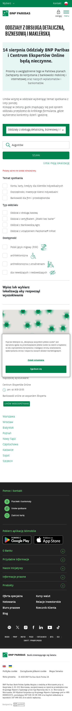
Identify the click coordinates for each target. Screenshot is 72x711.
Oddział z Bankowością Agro (25, 225)
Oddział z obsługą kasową (24, 213)
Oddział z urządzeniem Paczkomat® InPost (33, 231)
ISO (58, 637)
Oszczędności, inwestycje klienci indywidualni (34, 192)
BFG (51, 637)
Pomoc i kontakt (12, 491)
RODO (7, 637)
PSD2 (31, 637)
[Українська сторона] (11, 666)
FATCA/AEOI (41, 637)
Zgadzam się (36, 369)
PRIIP (15, 637)
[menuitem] (8, 3)
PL (66, 3)
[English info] (5, 666)
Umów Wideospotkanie (16, 404)
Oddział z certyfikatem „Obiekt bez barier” (32, 219)
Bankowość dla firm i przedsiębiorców (30, 198)
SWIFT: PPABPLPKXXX (33, 641)
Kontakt (57, 3)
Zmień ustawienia (36, 360)
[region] (36, 355)
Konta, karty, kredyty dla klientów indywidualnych (36, 186)
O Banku (7, 551)
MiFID (23, 637)
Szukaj (36, 155)
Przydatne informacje (16, 559)
